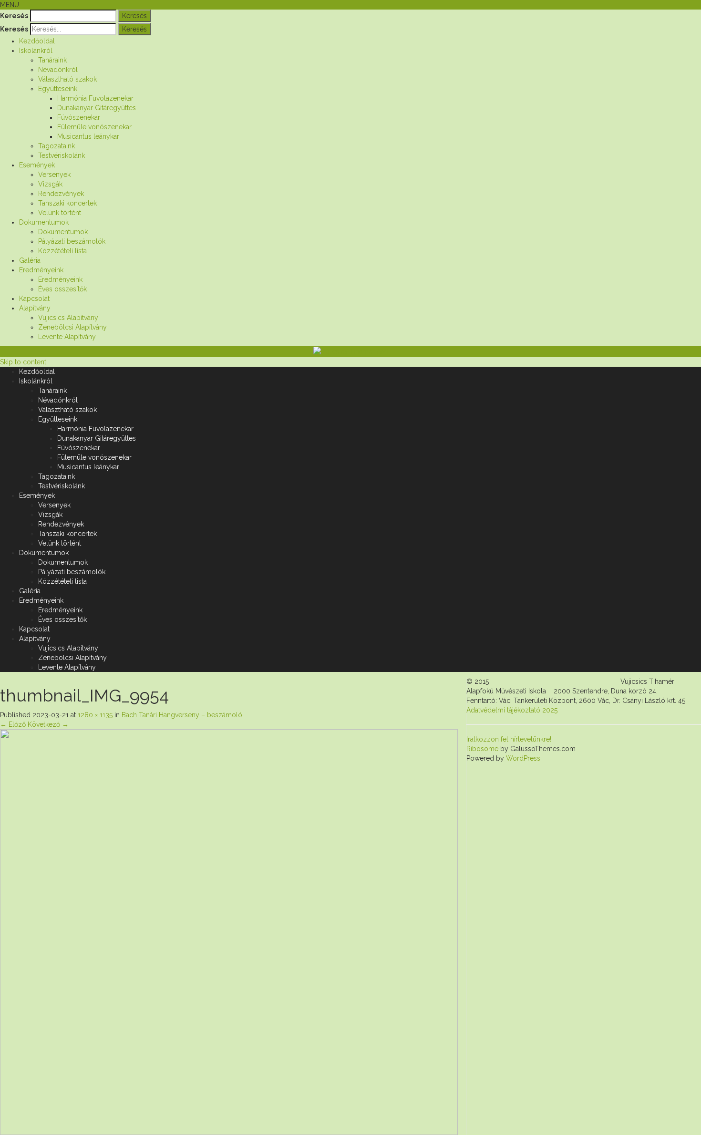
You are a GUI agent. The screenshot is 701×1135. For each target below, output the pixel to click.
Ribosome (482, 749)
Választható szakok (67, 79)
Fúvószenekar (78, 117)
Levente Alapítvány (67, 336)
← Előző (13, 724)
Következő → (48, 724)
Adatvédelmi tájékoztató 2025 (511, 710)
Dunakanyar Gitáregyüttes (96, 108)
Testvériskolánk (61, 155)
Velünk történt (59, 213)
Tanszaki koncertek (67, 203)
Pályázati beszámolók (71, 241)
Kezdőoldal (37, 41)
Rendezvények (61, 193)
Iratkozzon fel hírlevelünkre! (508, 739)
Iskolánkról (35, 50)
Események (37, 165)
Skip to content (23, 362)
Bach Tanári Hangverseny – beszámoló (182, 715)
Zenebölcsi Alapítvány (72, 327)
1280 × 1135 (95, 715)
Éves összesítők (62, 289)
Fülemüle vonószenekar (94, 127)
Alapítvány (35, 308)
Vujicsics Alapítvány (68, 317)
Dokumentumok (44, 222)
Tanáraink (52, 60)
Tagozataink (56, 146)
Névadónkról (58, 69)
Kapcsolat (34, 298)
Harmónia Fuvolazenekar (95, 98)
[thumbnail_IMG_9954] (229, 931)
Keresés (14, 16)
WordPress (522, 758)
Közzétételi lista (62, 251)
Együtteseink (57, 89)
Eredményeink (41, 270)
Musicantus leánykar (88, 136)
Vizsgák (50, 184)
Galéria (30, 260)
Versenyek (54, 174)
